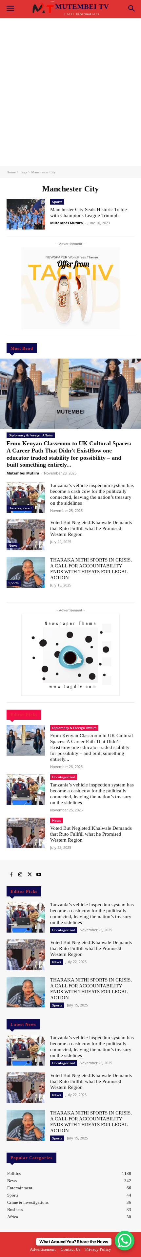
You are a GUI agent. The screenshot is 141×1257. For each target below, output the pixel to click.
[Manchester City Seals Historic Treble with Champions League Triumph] (26, 214)
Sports (14, 583)
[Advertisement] (70, 92)
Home (11, 172)
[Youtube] (38, 874)
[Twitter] (29, 874)
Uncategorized (20, 508)
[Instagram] (20, 874)
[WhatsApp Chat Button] (124, 1240)
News (13, 545)
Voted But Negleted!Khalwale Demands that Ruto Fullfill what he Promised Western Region (91, 528)
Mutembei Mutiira (23, 473)
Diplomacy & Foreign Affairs (31, 435)
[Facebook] (11, 874)
